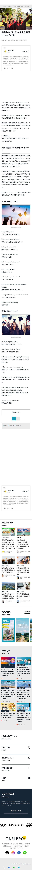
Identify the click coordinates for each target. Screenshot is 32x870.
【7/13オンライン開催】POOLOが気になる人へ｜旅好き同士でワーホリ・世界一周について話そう (8, 694)
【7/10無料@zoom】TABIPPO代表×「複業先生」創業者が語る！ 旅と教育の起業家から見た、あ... (24, 671)
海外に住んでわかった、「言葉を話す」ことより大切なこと (8, 570)
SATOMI (6, 602)
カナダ (19, 538)
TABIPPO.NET (11, 50)
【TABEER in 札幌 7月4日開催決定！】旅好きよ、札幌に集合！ (8, 715)
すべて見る (27, 612)
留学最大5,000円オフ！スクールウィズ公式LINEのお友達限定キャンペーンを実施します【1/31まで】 (8, 544)
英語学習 (18, 426)
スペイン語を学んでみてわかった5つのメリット (23, 596)
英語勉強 (11, 426)
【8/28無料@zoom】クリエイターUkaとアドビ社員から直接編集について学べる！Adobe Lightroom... (8, 671)
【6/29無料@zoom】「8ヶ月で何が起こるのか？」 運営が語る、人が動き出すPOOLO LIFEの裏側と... (24, 717)
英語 (5, 426)
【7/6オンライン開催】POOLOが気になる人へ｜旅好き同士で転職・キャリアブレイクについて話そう (23, 694)
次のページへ (16, 412)
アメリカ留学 (6, 538)
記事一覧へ (25, 51)
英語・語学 (5, 566)
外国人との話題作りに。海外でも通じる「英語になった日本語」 (23, 571)
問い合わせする (16, 811)
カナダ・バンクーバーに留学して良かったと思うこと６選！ (8, 596)
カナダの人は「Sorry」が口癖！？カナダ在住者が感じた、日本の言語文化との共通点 (23, 544)
